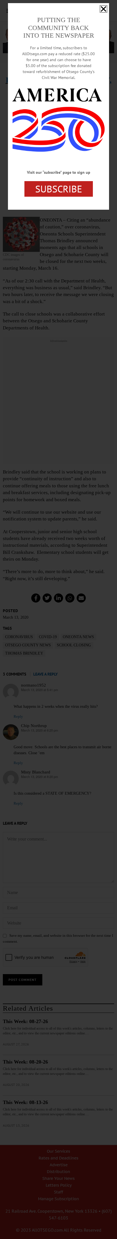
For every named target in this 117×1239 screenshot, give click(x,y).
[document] (58, 619)
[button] (103, 9)
